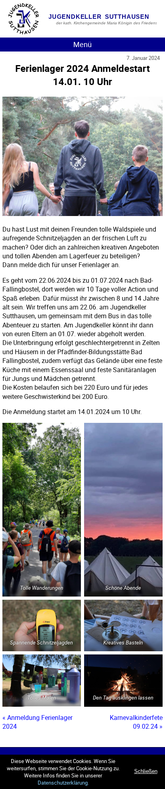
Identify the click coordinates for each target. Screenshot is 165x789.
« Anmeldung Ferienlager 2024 (37, 722)
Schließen (145, 771)
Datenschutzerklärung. (63, 782)
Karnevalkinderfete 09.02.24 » (136, 722)
